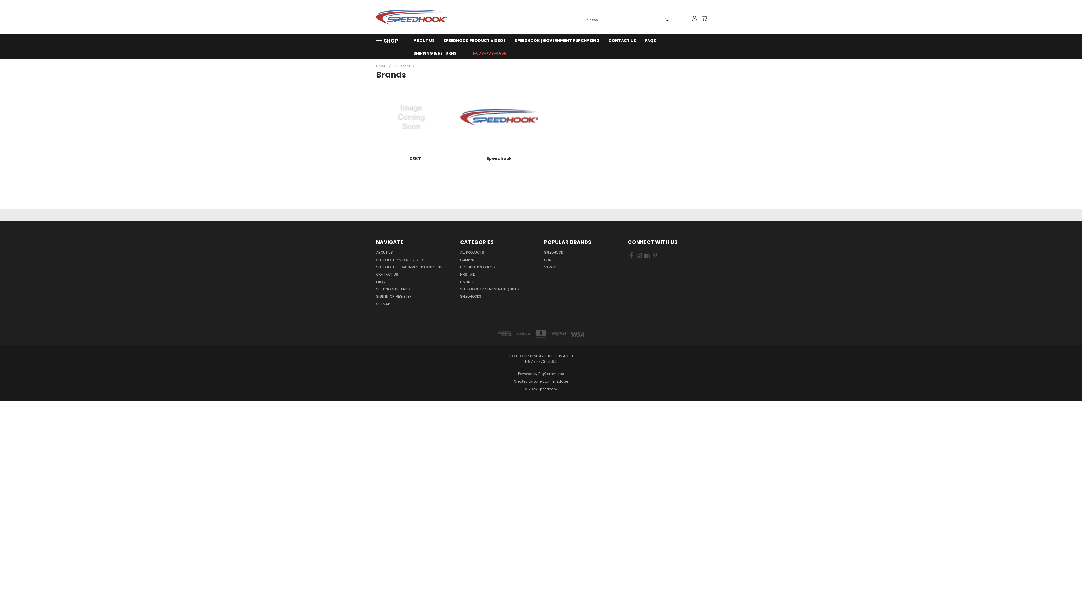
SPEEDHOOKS (470, 296)
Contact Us (622, 40)
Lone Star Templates (551, 381)
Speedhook (499, 158)
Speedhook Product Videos (475, 40)
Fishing (466, 281)
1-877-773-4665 (489, 53)
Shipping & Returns (435, 53)
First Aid (467, 274)
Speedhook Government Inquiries (489, 289)
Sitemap (383, 303)
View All (551, 267)
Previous (1067, 591)
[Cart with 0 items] (704, 18)
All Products (472, 252)
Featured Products (477, 267)
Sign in (382, 296)
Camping (468, 259)
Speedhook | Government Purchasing (557, 40)
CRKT (415, 158)
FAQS (650, 40)
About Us (424, 40)
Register (404, 296)
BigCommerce (551, 373)
